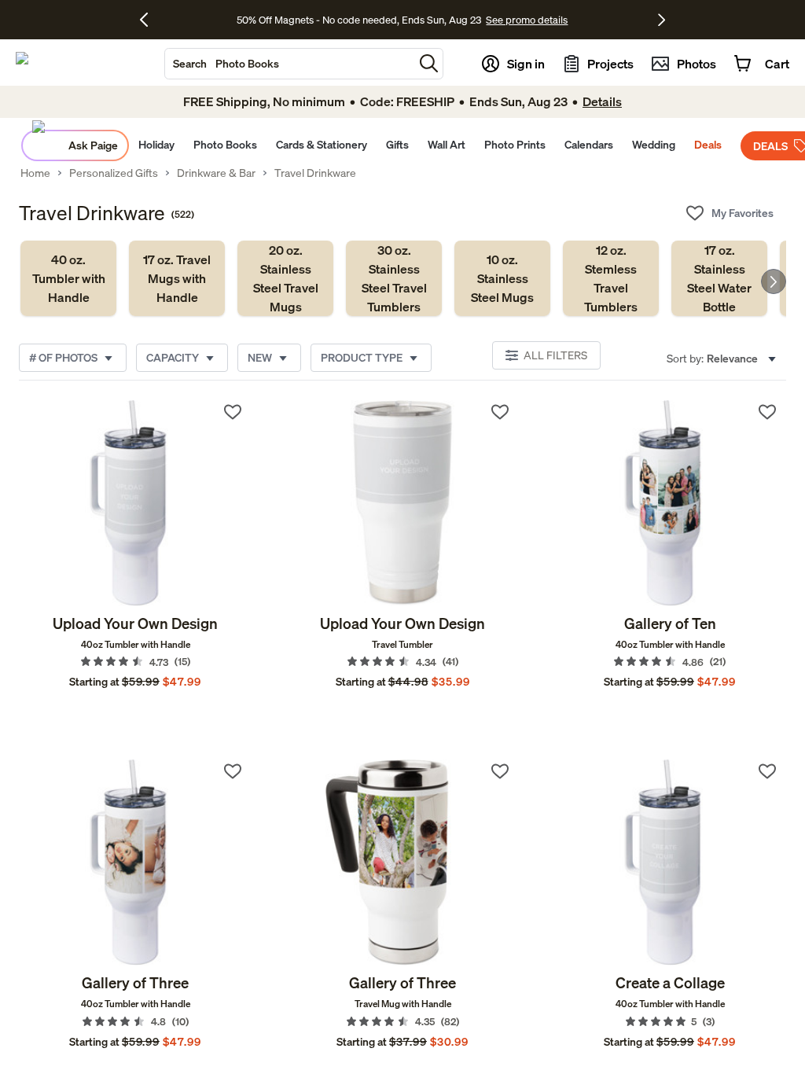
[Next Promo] (661, 19)
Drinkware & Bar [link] (216, 172)
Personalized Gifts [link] (113, 172)
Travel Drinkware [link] (315, 172)
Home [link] (35, 172)
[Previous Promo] (150, 20)
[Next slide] (773, 281)
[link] (68, 278)
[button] (429, 63)
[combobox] (289, 64)
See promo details (527, 20)
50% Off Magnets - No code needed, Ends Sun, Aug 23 (359, 20)
